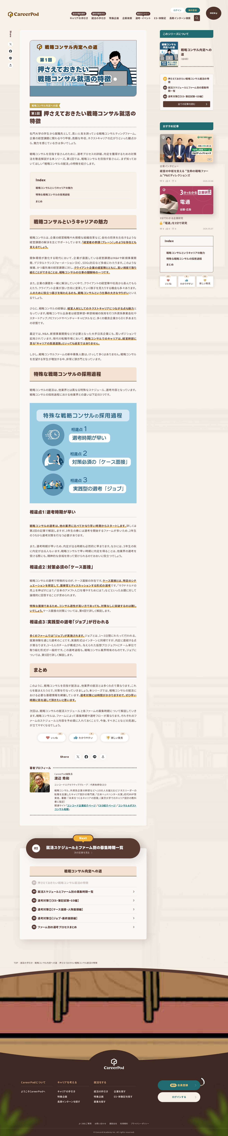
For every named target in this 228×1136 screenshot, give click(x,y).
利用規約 (124, 1123)
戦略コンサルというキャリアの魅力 (54, 187)
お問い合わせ (100, 1123)
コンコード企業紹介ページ (81, 805)
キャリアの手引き (79, 18)
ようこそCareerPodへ (33, 1091)
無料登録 (192, 10)
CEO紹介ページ (107, 805)
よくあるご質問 (85, 1123)
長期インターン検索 (180, 18)
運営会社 (113, 1123)
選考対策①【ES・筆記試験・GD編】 (185, 96)
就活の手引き (98, 18)
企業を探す (120, 1091)
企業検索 (127, 18)
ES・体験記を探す (123, 1096)
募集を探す (100, 1101)
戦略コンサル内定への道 (46, 962)
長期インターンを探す (68, 1101)
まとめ (39, 201)
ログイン (177, 10)
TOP (16, 962)
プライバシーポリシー (140, 1123)
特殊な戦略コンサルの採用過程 (53, 194)
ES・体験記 (160, 18)
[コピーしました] (10, 65)
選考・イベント (143, 18)
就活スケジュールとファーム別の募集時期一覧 (188, 89)
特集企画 (114, 18)
